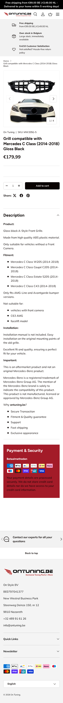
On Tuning (8, 132)
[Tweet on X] (14, 195)
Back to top (31, 553)
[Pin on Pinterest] (28, 195)
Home (6, 61)
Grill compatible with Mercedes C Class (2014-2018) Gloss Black (30, 64)
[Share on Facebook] (21, 195)
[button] (50, 14)
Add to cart (42, 185)
